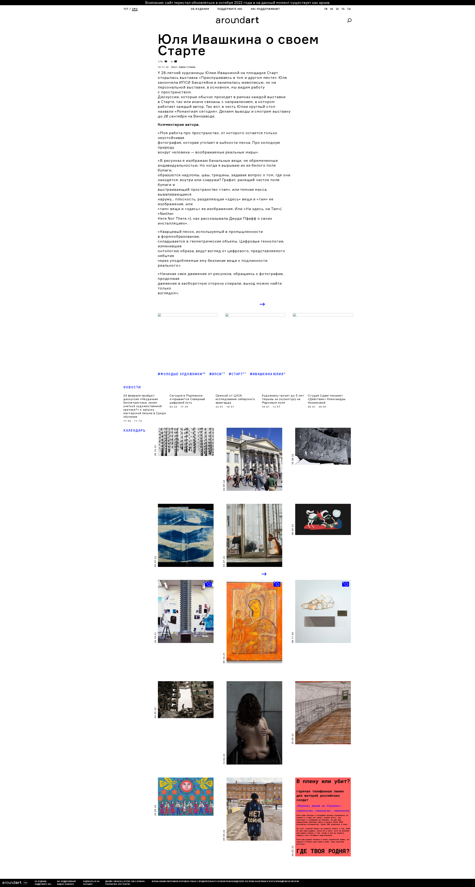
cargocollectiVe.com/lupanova (129, 881)
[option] (188, 335)
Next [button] (262, 304)
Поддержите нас (230, 9)
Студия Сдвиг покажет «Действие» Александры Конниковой (326, 399)
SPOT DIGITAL (124, 884)
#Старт (237, 374)
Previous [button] (248, 304)
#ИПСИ (217, 374)
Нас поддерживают (265, 9)
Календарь (134, 430)
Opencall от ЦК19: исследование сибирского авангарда (235, 399)
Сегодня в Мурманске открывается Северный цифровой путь (187, 399)
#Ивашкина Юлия (267, 374)
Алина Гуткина (187, 67)
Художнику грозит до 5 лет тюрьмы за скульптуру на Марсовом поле (283, 399)
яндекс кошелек (65, 884)
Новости (132, 387)
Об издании (200, 9)
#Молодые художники (182, 374)
